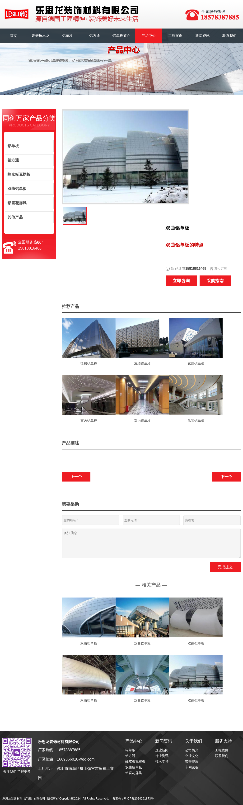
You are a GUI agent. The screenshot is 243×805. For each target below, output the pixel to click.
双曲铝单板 (17, 189)
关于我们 (193, 741)
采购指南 (215, 280)
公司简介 (191, 750)
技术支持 (161, 761)
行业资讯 (161, 756)
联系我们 (221, 756)
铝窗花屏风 (17, 203)
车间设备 (191, 767)
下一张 (63, 216)
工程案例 (221, 750)
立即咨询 (181, 280)
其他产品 (15, 217)
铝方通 (13, 160)
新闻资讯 (163, 741)
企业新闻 (161, 750)
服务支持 (223, 741)
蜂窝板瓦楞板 (19, 174)
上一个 (76, 477)
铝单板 (13, 146)
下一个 (226, 477)
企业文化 (191, 756)
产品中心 (133, 741)
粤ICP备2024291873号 (139, 798)
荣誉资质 (191, 761)
